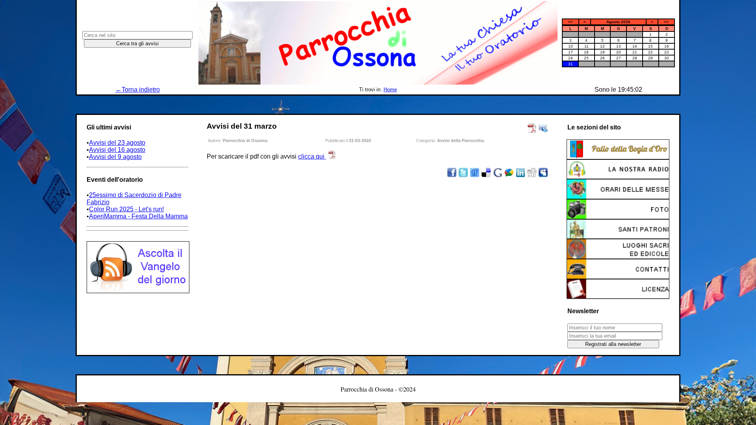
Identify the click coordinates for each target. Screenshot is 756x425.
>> (666, 22)
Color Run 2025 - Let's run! (126, 209)
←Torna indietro (137, 89)
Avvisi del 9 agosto (115, 156)
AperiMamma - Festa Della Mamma (138, 216)
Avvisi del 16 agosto (117, 149)
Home (390, 89)
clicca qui (312, 156)
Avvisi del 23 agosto (117, 142)
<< (570, 22)
